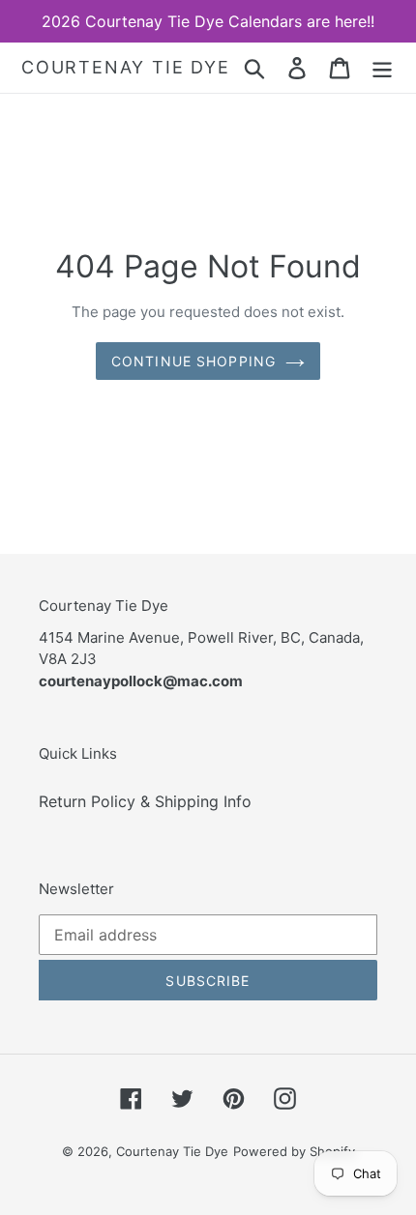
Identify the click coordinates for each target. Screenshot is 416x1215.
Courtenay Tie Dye (125, 67)
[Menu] (382, 67)
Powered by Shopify (294, 1151)
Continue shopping (193, 361)
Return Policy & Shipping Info (145, 801)
